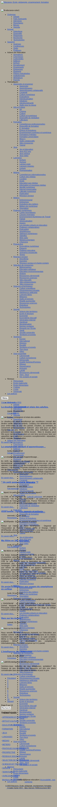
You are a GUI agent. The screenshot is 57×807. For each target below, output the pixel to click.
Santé (21, 718)
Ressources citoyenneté (29, 664)
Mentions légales (9, 780)
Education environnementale (31, 659)
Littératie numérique (27, 579)
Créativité (23, 480)
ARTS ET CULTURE (10, 721)
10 (8, 699)
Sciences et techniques (23, 674)
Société (16, 697)
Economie (23, 704)
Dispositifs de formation (29, 514)
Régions (22, 731)
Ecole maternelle (20, 771)
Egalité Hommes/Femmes (30, 750)
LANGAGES (7, 737)
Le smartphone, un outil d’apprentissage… (23, 446)
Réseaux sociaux (26, 584)
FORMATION (7, 729)
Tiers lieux (23, 737)
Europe (22, 727)
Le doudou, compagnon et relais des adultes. (24, 407)
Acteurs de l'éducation (16, 440)
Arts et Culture (19, 495)
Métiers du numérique (28, 594)
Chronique (11, 413)
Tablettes (23, 624)
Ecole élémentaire (20, 773)
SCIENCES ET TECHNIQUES (14, 764)
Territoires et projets (27, 723)
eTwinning (23, 630)
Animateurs (18, 442)
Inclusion (23, 756)
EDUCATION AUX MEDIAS (13, 725)
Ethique (22, 752)
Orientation (24, 596)
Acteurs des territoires (28, 699)
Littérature (23, 508)
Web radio (23, 626)
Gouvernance (25, 754)
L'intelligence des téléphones (16, 651)
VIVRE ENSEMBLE (10, 776)
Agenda (16, 415)
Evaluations (24, 485)
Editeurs (16, 449)
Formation (17, 510)
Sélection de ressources (23, 653)
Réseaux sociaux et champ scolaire (34, 651)
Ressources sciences (28, 691)
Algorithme (23, 647)
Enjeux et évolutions (27, 518)
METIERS (6, 745)
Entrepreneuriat (25, 588)
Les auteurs (12, 782)
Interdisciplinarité (26, 491)
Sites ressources (26, 672)
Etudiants (17, 459)
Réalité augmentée (27, 689)
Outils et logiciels (26, 687)
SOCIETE (6, 768)
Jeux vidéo (23, 544)
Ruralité (22, 733)
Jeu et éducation (26, 537)
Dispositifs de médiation (29, 506)
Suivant (10, 701)
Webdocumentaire (27, 628)
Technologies (25, 695)
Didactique (17, 419)
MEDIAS (5, 741)
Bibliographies (25, 655)
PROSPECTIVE (8, 752)
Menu (4, 398)
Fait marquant (13, 489)
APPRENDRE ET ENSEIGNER (15, 717)
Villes (21, 739)
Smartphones (25, 619)
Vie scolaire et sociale (28, 765)
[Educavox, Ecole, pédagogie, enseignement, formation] (25, 2)
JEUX (4, 733)
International (24, 729)
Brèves (16, 413)
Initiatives (23, 489)
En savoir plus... (7, 442)
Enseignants (18, 455)
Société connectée (27, 720)
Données (23, 649)
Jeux (15, 535)
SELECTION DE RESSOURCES (15, 760)
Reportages (12, 518)
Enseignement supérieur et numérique (35, 520)
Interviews (17, 409)
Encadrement (18, 453)
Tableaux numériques (28, 621)
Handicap (23, 710)
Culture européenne (27, 746)
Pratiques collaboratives (29, 615)
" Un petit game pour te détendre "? (19, 482)
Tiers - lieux (24, 763)
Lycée (15, 777)
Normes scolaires (26, 714)
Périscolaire (18, 769)
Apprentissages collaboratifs (31, 478)
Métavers (23, 685)
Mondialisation (25, 712)
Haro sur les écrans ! (12, 618)
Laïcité (22, 758)
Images (22, 611)
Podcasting (24, 617)
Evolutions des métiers (28, 592)
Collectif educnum (34, 497)
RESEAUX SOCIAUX (11, 756)
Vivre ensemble (19, 742)
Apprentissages (25, 476)
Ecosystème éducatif (27, 706)
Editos (9, 624)
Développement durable (29, 678)
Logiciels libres (25, 683)
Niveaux (10, 767)
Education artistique (27, 657)
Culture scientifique (27, 676)
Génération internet (27, 708)
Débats (16, 405)
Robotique (23, 693)
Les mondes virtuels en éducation (33, 613)
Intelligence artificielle (28, 680)
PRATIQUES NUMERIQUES (14, 748)
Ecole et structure (26, 702)
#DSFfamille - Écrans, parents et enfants (22, 511)
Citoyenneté (24, 744)
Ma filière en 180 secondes (15, 540)
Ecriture (22, 548)
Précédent (11, 678)
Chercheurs (18, 445)
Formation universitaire (28, 525)
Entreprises (24, 590)
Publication (24, 581)
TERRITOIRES (8, 772)
